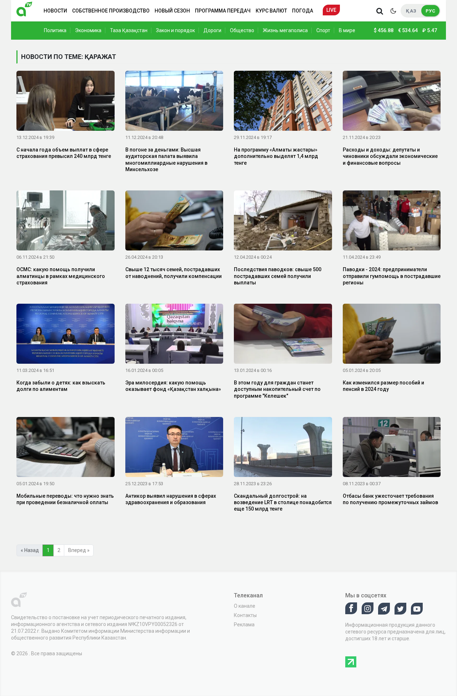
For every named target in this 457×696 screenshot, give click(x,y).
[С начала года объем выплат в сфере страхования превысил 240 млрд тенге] (65, 102)
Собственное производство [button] (111, 11)
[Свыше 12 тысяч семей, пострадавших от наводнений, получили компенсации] (174, 222)
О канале (244, 606)
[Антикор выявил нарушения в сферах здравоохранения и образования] (174, 448)
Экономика (88, 30)
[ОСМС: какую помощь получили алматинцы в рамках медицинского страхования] (65, 222)
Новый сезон (172, 11)
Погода (302, 11)
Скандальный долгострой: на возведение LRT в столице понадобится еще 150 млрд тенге (283, 502)
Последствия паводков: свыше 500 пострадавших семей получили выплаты (277, 276)
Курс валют (271, 11)
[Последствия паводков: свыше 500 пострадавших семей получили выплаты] (283, 222)
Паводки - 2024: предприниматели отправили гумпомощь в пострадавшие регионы (392, 276)
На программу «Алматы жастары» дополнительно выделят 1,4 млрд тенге (276, 156)
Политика (55, 30)
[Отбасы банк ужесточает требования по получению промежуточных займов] (392, 448)
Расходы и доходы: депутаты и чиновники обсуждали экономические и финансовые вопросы (390, 156)
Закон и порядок (175, 30)
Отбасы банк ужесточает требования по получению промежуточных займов (390, 499)
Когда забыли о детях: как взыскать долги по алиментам (60, 386)
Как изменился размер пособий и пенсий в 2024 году (383, 386)
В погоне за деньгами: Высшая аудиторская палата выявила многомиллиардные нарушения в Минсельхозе (166, 159)
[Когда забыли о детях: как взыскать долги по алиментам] (65, 335)
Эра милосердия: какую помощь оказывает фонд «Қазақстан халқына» (173, 386)
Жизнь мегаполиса (285, 30)
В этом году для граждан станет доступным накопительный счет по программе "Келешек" (277, 389)
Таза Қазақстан (128, 30)
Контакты (245, 615)
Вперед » (79, 550)
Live (331, 10)
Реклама (244, 624)
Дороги (212, 30)
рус (430, 11)
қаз (411, 11)
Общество (242, 30)
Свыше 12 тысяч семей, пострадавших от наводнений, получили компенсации (173, 273)
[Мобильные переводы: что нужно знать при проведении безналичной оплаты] (65, 448)
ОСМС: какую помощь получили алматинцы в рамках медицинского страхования (60, 276)
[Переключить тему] (393, 11)
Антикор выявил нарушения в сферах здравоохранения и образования (170, 499)
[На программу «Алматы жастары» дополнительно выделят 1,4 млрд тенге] (283, 102)
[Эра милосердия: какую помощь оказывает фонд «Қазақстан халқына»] (174, 335)
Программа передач (223, 11)
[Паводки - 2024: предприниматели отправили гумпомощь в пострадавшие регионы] (392, 222)
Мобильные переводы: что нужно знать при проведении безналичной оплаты (65, 499)
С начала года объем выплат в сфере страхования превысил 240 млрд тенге (63, 153)
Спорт (323, 30)
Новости (55, 11)
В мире (347, 30)
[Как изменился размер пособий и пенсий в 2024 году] (392, 335)
